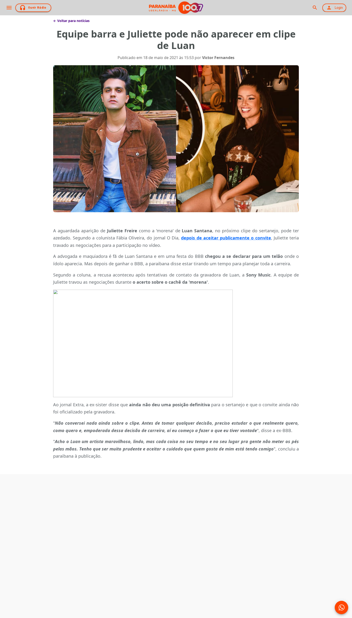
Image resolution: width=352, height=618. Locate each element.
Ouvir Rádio (37, 7)
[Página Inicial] (176, 7)
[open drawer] (9, 7)
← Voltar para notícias (71, 20)
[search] (314, 7)
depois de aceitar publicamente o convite (226, 238)
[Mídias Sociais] (341, 607)
